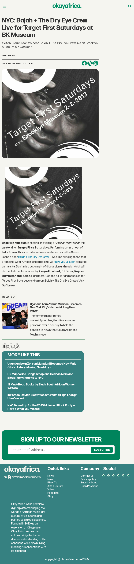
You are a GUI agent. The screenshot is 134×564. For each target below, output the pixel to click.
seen (72, 262)
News (50, 475)
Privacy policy (88, 479)
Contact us (87, 475)
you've (65, 262)
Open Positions (89, 486)
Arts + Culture (55, 486)
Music (50, 479)
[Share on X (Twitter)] (90, 63)
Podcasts (53, 492)
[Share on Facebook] (84, 63)
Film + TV (52, 482)
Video (50, 489)
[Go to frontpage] (67, 6)
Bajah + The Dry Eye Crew (33, 257)
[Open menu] (4, 6)
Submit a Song (89, 482)
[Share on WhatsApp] (95, 63)
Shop (50, 496)
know (57, 262)
